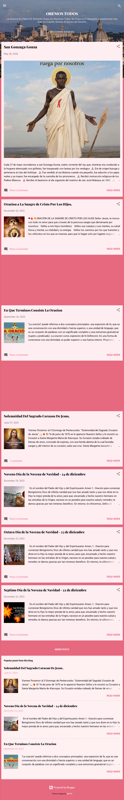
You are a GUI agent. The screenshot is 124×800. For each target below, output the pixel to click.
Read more (113, 190)
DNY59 (69, 794)
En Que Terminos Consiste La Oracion (33, 310)
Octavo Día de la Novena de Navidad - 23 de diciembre (44, 532)
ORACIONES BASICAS (62, 31)
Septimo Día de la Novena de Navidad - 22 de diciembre (45, 590)
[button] (118, 46)
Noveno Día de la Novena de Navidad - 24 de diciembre (45, 474)
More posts (62, 649)
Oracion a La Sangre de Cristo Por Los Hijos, (38, 204)
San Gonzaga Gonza (20, 46)
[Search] (119, 7)
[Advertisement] (62, 280)
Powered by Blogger (64, 787)
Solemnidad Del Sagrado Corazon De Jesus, (37, 416)
